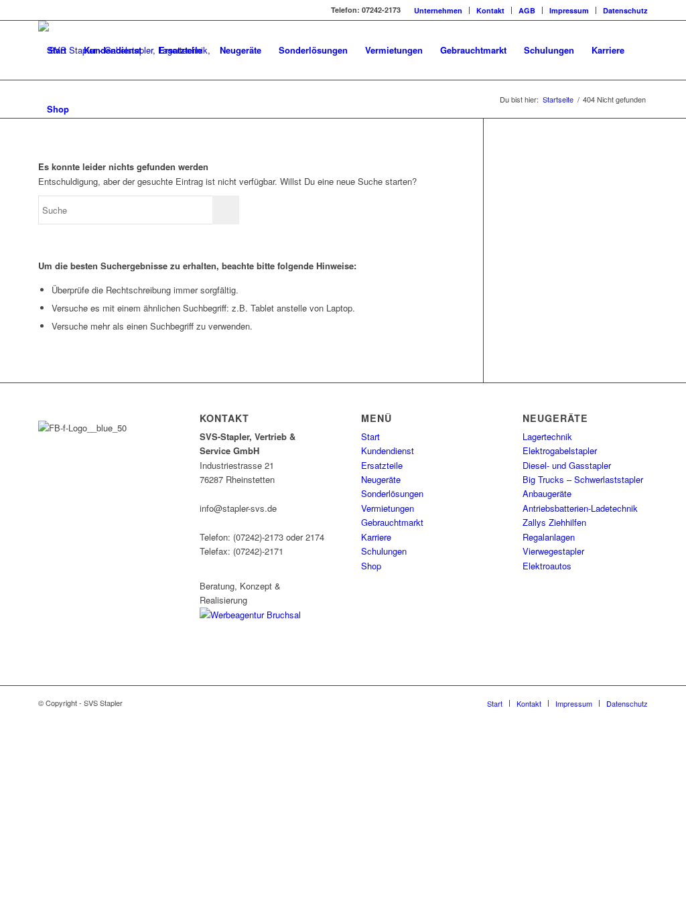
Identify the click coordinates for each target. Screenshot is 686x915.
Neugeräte (381, 479)
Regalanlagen (549, 537)
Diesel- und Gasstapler (567, 465)
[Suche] (91, 109)
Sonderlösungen (392, 493)
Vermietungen (387, 508)
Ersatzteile (382, 465)
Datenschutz (625, 10)
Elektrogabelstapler (560, 450)
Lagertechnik (547, 436)
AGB (527, 10)
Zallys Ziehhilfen (554, 522)
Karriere (376, 537)
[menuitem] (438, 10)
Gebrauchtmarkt (392, 522)
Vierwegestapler (553, 551)
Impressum (569, 10)
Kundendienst (387, 450)
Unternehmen (438, 10)
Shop (371, 565)
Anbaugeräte (547, 493)
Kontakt (490, 10)
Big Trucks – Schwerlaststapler (583, 479)
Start (370, 436)
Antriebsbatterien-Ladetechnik (580, 508)
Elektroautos (547, 565)
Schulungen (384, 551)
